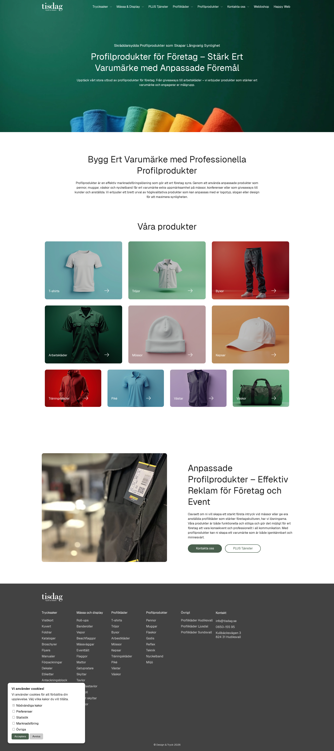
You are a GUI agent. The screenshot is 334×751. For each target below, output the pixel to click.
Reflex (150, 644)
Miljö (149, 662)
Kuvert (46, 626)
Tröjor (115, 626)
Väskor (116, 674)
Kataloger (49, 638)
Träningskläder (121, 656)
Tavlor (81, 680)
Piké (114, 662)
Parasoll (82, 692)
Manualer (48, 656)
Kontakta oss (236, 7)
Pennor (151, 620)
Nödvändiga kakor (28, 705)
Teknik (150, 650)
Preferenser (23, 711)
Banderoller (85, 626)
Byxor (115, 632)
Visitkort (47, 620)
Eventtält (83, 650)
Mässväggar (85, 644)
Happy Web (282, 7)
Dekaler (47, 668)
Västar (116, 668)
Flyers (46, 650)
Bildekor (82, 704)
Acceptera (20, 736)
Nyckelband (154, 656)
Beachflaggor (86, 638)
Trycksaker (100, 7)
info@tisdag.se (226, 621)
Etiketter (48, 674)
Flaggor (82, 656)
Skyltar (82, 674)
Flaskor (151, 632)
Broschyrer (49, 644)
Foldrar (47, 632)
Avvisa (36, 736)
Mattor (81, 662)
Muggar (151, 626)
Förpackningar (52, 662)
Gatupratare (85, 668)
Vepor (81, 632)
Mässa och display (90, 613)
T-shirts (116, 620)
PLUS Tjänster (158, 7)
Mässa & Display (128, 7)
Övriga (20, 729)
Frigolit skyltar (87, 698)
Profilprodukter (208, 7)
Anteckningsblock (54, 680)
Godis (150, 638)
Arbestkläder (120, 638)
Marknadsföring (27, 723)
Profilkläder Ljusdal (194, 626)
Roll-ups (83, 620)
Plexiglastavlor (87, 686)
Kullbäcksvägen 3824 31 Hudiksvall (228, 635)
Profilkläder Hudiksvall (197, 620)
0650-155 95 (225, 627)
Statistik (21, 717)
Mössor (116, 644)
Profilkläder (181, 7)
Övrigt (185, 613)
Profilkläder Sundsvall (196, 632)
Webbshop (261, 7)
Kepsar (116, 650)
